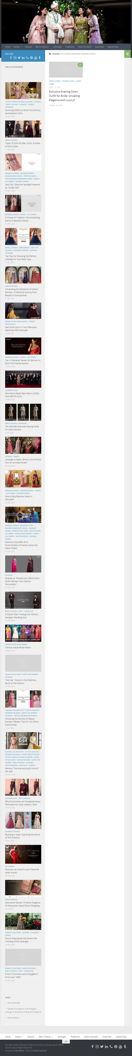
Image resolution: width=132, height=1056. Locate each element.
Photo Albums (13, 1018)
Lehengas (57, 47)
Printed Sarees (30, 176)
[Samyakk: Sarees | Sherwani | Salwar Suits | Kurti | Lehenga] (31, 57)
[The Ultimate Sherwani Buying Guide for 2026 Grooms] (23, 412)
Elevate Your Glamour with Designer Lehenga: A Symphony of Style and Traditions (23, 1010)
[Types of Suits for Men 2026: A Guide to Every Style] (23, 129)
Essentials (99, 47)
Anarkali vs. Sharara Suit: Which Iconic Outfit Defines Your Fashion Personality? (22, 581)
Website (32, 765)
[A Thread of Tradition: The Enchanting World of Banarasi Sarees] (23, 203)
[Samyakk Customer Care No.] (27, 57)
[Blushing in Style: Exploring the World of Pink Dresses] (23, 820)
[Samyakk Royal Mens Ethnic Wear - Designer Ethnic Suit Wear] (14, 57)
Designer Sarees (27, 173)
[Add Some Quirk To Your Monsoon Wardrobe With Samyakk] (23, 311)
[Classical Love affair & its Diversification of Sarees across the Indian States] (23, 515)
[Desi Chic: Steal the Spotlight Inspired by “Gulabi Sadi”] (23, 162)
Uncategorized (11, 286)
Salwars (28, 47)
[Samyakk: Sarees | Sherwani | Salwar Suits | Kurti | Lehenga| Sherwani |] (19, 57)
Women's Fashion (12, 832)
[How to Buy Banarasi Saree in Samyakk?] (23, 479)
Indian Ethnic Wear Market (16, 321)
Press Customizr (40, 1051)
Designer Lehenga (21, 250)
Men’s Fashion (41, 47)
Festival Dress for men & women (19, 102)
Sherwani (9, 107)
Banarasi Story (26, 525)
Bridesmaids (24, 248)
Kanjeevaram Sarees (13, 176)
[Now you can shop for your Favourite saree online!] (23, 854)
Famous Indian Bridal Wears (18, 647)
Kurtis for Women (30, 674)
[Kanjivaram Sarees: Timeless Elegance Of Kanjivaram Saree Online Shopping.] (23, 888)
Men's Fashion (12, 104)
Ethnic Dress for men (30, 754)
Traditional (69, 47)
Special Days (113, 47)
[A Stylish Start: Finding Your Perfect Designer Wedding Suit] (23, 600)
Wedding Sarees (22, 181)
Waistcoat (23, 765)
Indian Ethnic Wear (20, 531)
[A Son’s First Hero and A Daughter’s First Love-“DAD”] (23, 957)
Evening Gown (68, 81)
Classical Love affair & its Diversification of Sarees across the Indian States (21, 545)
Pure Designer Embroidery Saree (18, 179)
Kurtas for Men (23, 760)
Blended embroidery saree (16, 528)
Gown (78, 81)
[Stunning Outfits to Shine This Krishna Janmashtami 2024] (23, 90)
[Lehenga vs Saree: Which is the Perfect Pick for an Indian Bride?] (23, 445)
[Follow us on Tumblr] (39, 57)
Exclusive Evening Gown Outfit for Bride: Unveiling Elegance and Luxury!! (64, 96)
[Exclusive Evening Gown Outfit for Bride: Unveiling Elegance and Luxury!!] (66, 70)
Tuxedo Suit (29, 611)
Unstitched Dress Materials (25, 716)
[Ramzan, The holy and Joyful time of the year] (23, 740)
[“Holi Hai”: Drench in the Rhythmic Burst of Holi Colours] (23, 663)
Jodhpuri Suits (11, 798)
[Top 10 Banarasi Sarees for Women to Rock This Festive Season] (23, 346)
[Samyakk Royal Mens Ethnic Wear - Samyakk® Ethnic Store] (10, 57)
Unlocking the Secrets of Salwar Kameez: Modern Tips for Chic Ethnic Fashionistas (22, 721)
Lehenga (37, 102)
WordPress (19, 1051)
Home (7, 47)
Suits (20, 611)
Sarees (17, 47)
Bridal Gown (54, 81)
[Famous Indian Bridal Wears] (23, 633)
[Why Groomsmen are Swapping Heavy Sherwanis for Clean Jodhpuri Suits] (23, 787)
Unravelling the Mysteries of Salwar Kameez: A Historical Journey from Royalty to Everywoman (21, 292)
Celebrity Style (11, 390)
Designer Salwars (12, 713)
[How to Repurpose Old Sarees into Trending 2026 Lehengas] (23, 921)
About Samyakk (85, 47)
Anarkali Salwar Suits (14, 710)
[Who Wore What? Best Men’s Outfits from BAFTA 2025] (23, 379)
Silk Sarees (9, 181)
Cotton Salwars (32, 710)
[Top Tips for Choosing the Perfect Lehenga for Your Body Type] (23, 236)
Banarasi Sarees (12, 173)
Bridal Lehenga (11, 248)
